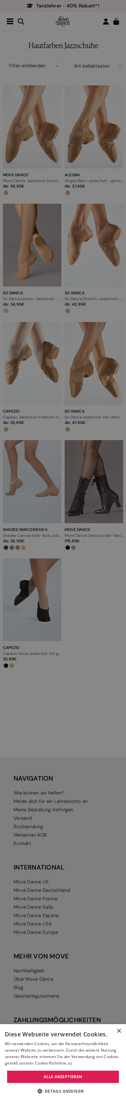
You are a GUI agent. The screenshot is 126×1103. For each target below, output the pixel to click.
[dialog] (63, 1063)
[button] (63, 1091)
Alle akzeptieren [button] (63, 1076)
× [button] (118, 1031)
